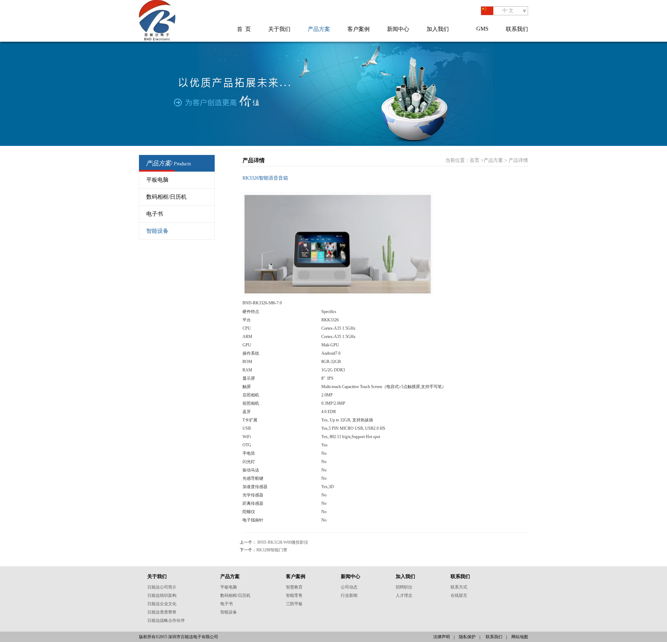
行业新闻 (349, 595)
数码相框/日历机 (166, 197)
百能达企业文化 (161, 603)
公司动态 (349, 587)
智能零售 (294, 595)
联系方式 (459, 587)
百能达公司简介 (161, 587)
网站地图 (519, 636)
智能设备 (157, 231)
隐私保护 (467, 636)
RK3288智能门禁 (271, 550)
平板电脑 (157, 180)
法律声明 (441, 636)
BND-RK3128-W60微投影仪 (282, 542)
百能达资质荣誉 (161, 612)
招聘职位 (404, 587)
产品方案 (319, 29)
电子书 (154, 214)
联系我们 (517, 29)
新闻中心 (398, 29)
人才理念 (404, 595)
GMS (482, 29)
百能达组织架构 (161, 595)
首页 (474, 160)
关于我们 (279, 29)
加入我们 (438, 29)
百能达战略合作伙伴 (166, 620)
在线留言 (459, 595)
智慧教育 (294, 587)
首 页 (244, 29)
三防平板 (294, 603)
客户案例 (358, 29)
